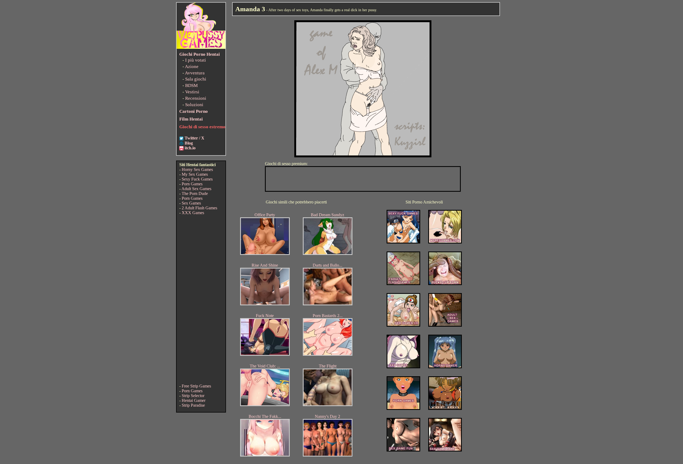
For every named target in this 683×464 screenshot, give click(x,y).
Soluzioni (194, 104)
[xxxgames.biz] (403, 367)
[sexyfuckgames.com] (403, 242)
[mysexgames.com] (445, 242)
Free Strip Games (196, 386)
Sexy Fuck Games (197, 179)
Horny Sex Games (197, 169)
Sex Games (191, 203)
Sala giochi (195, 79)
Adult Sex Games (196, 188)
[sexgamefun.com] (403, 450)
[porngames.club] (445, 450)
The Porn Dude (195, 193)
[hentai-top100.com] (445, 283)
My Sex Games (195, 174)
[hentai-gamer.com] (445, 408)
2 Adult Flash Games (199, 208)
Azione (191, 66)
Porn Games (192, 184)
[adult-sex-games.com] (445, 325)
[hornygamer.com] (445, 367)
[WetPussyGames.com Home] (201, 47)
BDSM (191, 85)
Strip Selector (193, 395)
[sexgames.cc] (403, 325)
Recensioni (195, 98)
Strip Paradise (193, 405)
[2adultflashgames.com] (403, 283)
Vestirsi (192, 91)
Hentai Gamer (193, 400)
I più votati (195, 60)
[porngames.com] (403, 408)
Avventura (195, 72)
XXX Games (193, 212)
